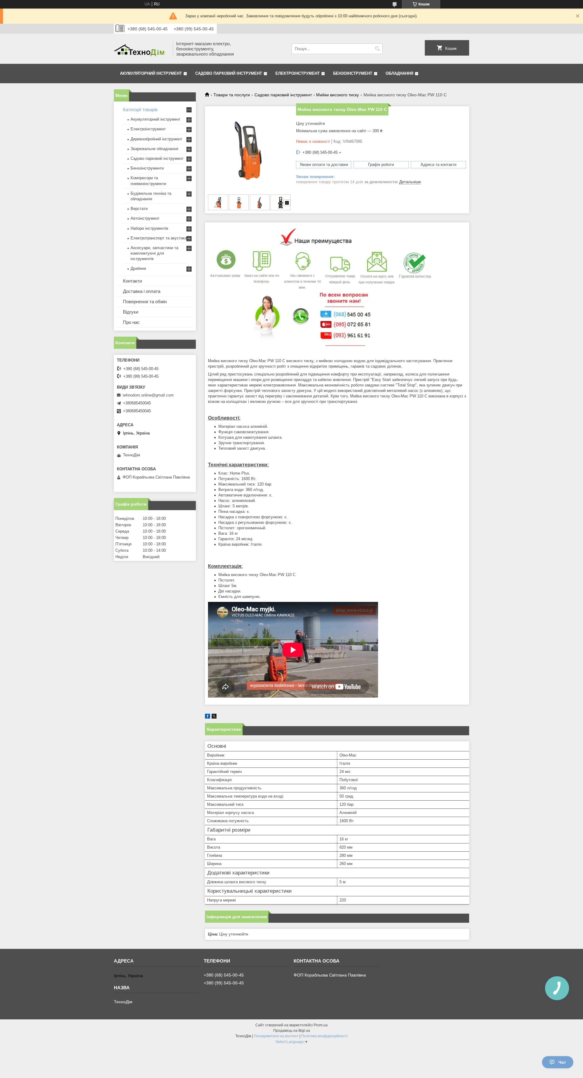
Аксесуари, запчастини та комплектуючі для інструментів (154, 253)
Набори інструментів (149, 228)
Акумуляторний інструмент (151, 73)
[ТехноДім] (141, 49)
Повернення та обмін (145, 301)
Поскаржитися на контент (276, 1036)
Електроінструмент (297, 73)
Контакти (132, 280)
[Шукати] (377, 48)
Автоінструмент (145, 218)
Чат (562, 1062)
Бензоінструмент (352, 73)
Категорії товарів (140, 109)
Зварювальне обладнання (154, 148)
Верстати (139, 208)
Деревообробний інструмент (156, 139)
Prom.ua (321, 1025)
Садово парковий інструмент (228, 73)
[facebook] (207, 717)
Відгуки (130, 311)
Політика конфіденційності (324, 1036)
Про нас (131, 322)
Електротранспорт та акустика (159, 238)
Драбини (138, 268)
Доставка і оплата (141, 291)
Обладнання (399, 73)
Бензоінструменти (147, 168)
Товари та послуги (231, 94)
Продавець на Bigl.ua (291, 1030)
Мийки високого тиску (337, 94)
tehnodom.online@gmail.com (148, 395)
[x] (214, 717)
